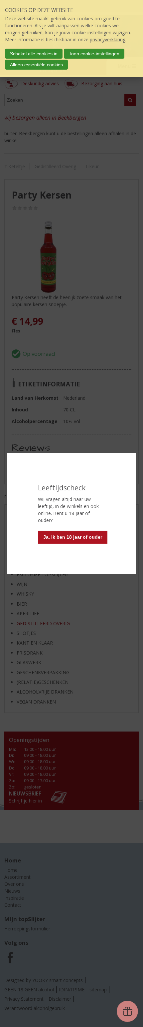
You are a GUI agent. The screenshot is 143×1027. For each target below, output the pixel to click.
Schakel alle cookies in (34, 53)
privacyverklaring (107, 39)
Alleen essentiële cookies (36, 64)
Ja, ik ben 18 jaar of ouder (72, 537)
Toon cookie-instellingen (94, 53)
